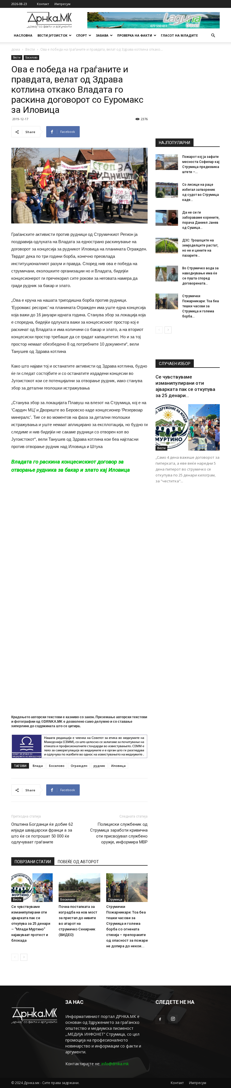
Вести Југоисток (52, 35)
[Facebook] (160, 1019)
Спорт (81, 35)
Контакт (43, 4)
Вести (30, 49)
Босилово (31, 57)
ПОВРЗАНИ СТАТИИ (33, 861)
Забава (102, 35)
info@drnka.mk (115, 1063)
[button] (213, 35)
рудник (99, 766)
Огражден (79, 766)
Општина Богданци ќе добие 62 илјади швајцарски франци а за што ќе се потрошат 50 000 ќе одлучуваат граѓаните (42, 833)
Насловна (23, 35)
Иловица (118, 766)
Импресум (62, 4)
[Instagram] (172, 1019)
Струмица (115, 899)
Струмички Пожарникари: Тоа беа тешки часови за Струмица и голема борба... (200, 306)
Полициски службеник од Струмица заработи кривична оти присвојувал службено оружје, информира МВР (119, 833)
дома (15, 49)
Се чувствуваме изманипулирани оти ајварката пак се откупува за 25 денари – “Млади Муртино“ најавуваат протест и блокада (30, 924)
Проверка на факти (134, 35)
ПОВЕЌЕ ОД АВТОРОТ (78, 861)
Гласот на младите (179, 35)
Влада (38, 766)
